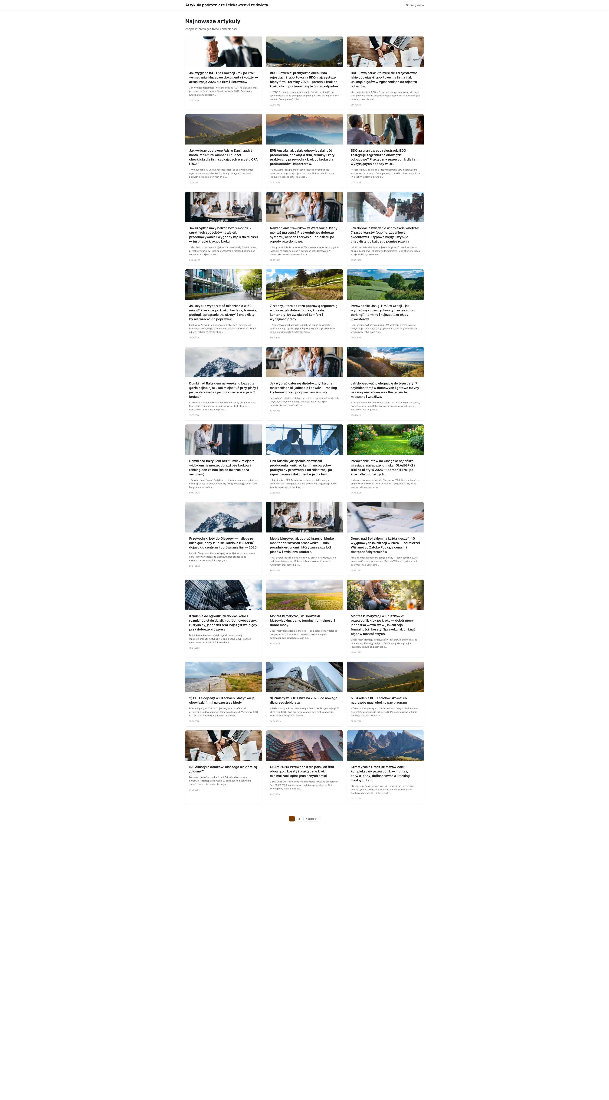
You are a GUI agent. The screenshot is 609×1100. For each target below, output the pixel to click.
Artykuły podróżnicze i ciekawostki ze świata (226, 5)
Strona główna (415, 5)
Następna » (312, 819)
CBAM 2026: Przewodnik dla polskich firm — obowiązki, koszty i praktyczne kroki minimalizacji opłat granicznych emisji (304, 771)
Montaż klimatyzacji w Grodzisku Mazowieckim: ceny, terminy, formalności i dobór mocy (302, 620)
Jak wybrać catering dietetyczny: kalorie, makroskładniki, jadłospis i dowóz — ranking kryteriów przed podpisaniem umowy (303, 387)
